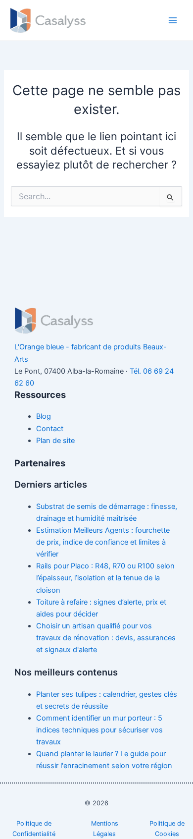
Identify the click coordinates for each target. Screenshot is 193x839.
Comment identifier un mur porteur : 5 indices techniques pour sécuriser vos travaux (99, 730)
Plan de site (55, 440)
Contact (49, 428)
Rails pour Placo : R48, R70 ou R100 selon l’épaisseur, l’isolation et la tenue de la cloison (105, 577)
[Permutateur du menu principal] (172, 20)
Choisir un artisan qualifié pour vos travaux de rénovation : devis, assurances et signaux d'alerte (106, 637)
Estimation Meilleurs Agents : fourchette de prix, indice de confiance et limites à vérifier (103, 542)
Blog (43, 416)
